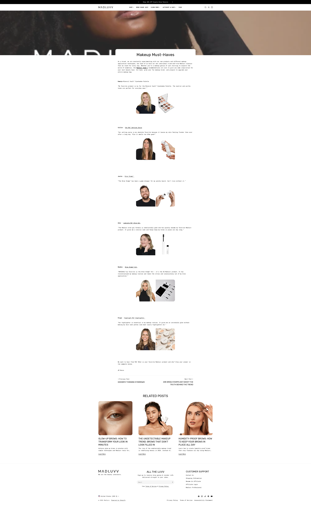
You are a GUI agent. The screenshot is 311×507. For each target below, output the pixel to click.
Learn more (102, 454)
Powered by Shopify (118, 500)
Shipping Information (194, 478)
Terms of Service (151, 486)
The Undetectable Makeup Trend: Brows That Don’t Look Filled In (154, 441)
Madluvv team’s (142, 68)
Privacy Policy (172, 500)
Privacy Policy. (164, 486)
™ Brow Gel (136, 223)
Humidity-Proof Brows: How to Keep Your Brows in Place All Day (195, 441)
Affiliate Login (192, 484)
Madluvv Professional (194, 487)
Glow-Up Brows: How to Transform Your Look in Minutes (113, 441)
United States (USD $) (109, 496)
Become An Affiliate (193, 481)
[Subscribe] (172, 482)
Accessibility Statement (203, 500)
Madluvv (107, 500)
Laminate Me (127, 223)
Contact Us (190, 475)
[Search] (205, 7)
